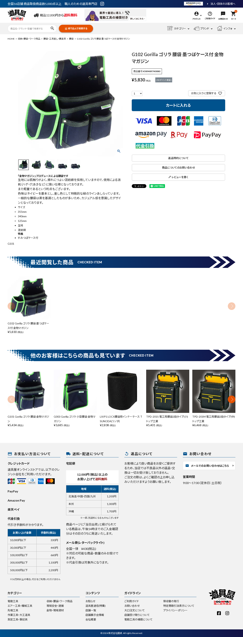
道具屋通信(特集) (95, 605)
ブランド (204, 28)
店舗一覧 (90, 610)
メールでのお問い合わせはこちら (207, 465)
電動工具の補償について (138, 619)
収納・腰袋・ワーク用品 (29, 38)
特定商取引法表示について (178, 605)
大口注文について (134, 610)
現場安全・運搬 (55, 605)
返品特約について (178, 158)
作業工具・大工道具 (19, 614)
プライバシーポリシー (175, 610)
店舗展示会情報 (94, 614)
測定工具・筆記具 (18, 619)
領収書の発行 (171, 601)
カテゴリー (180, 28)
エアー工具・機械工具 (20, 605)
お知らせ (90, 601)
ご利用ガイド (131, 601)
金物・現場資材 (55, 610)
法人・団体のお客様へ (223, 3)
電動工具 (13, 601)
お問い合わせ (132, 605)
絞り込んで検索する (76, 28)
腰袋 (71, 38)
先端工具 (13, 610)
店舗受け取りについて (137, 614)
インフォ (227, 28)
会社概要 (90, 619)
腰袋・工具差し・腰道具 (54, 38)
